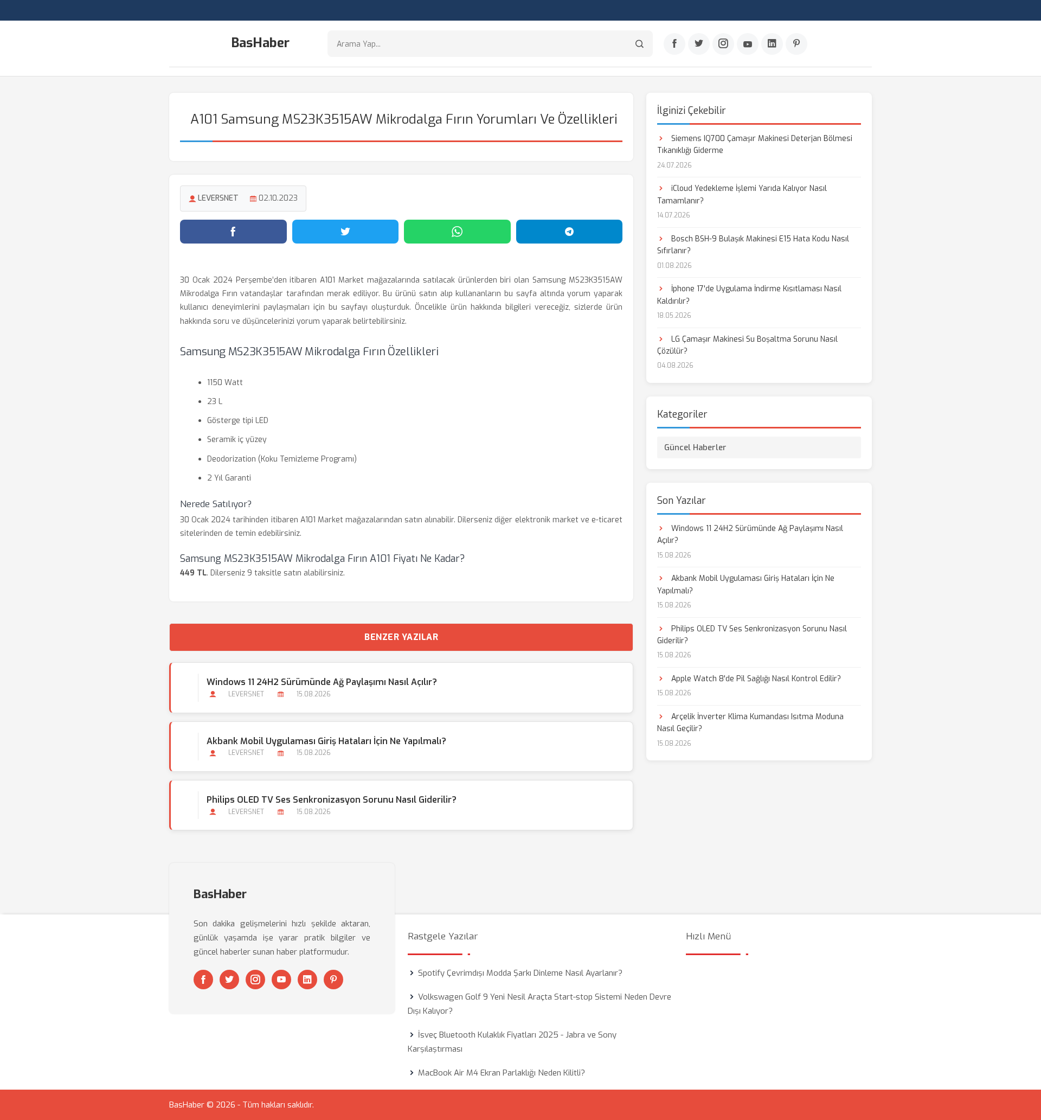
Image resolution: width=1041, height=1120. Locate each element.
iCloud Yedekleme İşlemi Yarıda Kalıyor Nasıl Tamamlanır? (742, 194)
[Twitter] (699, 44)
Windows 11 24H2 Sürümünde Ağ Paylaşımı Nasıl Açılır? (322, 682)
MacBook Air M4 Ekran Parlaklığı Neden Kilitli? (501, 1072)
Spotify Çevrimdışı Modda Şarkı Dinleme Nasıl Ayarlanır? (520, 973)
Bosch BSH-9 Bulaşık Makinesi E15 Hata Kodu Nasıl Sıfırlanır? (753, 245)
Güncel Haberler (695, 447)
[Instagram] (723, 44)
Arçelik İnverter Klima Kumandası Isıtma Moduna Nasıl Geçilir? (750, 723)
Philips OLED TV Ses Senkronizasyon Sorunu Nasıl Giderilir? (332, 799)
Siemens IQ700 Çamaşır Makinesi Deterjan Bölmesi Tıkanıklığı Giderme (754, 144)
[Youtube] (748, 44)
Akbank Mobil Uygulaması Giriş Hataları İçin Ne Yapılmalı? (326, 741)
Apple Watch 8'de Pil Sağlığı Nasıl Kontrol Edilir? (755, 679)
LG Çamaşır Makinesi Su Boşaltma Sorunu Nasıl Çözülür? (747, 345)
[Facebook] (674, 44)
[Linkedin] (772, 44)
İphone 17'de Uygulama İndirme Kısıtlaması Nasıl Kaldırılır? (749, 295)
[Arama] (639, 43)
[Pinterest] (796, 44)
